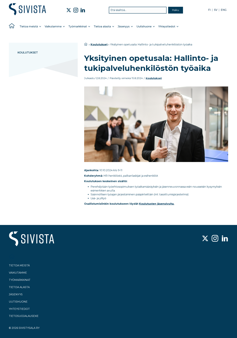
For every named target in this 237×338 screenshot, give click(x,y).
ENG (224, 10)
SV (215, 10)
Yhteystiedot (166, 26)
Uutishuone (144, 26)
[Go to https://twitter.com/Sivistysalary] (205, 238)
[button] (175, 10)
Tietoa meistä (29, 26)
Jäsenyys (124, 26)
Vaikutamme (53, 26)
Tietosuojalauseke (24, 316)
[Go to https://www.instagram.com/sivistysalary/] (215, 238)
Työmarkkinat (77, 26)
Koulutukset (28, 52)
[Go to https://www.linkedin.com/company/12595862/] (225, 238)
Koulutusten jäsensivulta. (156, 203)
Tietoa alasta (102, 26)
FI (209, 10)
